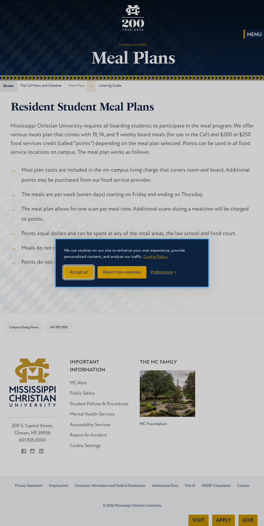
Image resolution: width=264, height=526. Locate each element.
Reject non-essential (122, 272)
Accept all (79, 272)
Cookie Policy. (155, 257)
